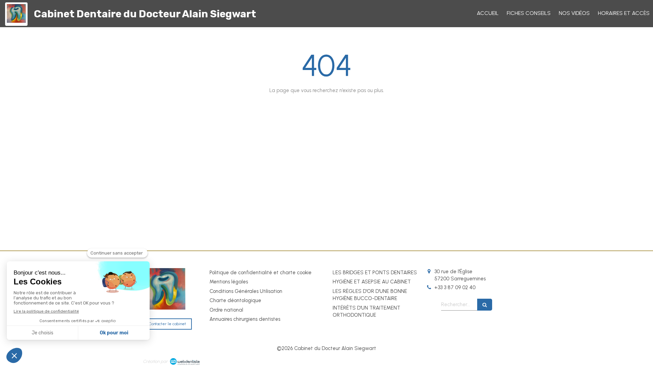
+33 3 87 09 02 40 (454, 287)
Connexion (498, 360)
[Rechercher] (484, 305)
